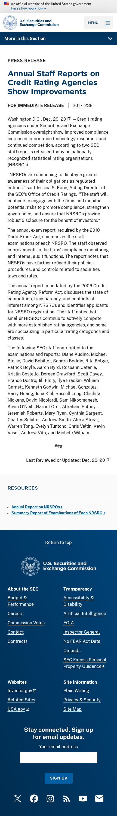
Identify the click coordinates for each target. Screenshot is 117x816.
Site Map (72, 709)
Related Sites (21, 699)
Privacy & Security (82, 699)
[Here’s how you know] (58, 6)
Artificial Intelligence (84, 613)
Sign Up (58, 778)
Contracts (17, 641)
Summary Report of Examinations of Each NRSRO (57, 513)
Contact (16, 632)
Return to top (58, 542)
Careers (15, 613)
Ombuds (72, 650)
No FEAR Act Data (81, 641)
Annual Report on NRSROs (35, 507)
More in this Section (24, 38)
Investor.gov (20, 690)
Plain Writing (76, 690)
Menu (93, 22)
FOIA (68, 622)
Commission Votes (26, 622)
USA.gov (16, 709)
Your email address (58, 746)
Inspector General (81, 632)
